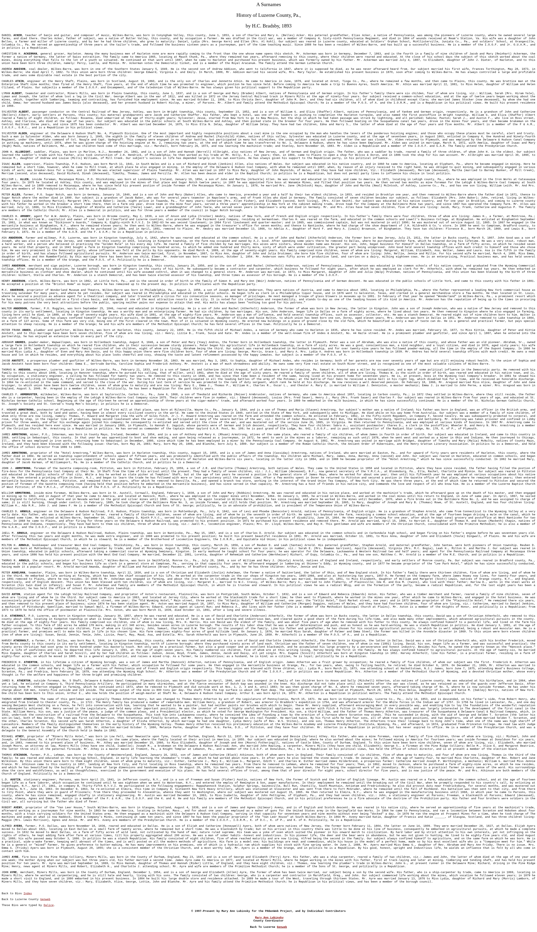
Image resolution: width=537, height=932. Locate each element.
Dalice (49, 905)
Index (27, 893)
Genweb (45, 899)
